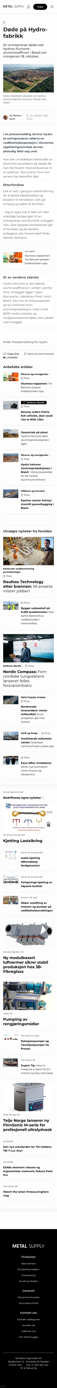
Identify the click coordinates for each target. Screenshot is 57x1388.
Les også (30, 251)
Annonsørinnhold (28, 1303)
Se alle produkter (28, 1281)
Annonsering (28, 1275)
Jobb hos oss (28, 1331)
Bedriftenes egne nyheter (22, 797)
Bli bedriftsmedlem (28, 1269)
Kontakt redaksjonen (28, 1319)
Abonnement (28, 1263)
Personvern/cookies (28, 1297)
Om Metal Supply (28, 1337)
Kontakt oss (28, 1325)
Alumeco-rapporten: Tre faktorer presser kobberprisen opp (37, 259)
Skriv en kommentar (41, 353)
